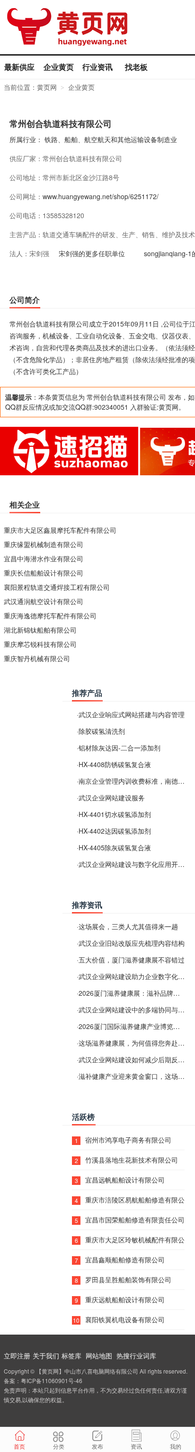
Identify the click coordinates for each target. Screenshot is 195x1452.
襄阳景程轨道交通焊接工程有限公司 (57, 587)
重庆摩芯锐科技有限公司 (40, 644)
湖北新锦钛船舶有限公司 (40, 630)
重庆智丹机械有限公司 (37, 658)
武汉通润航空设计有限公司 (43, 601)
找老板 (136, 66)
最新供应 (19, 66)
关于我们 (46, 1355)
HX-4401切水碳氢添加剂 (115, 814)
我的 (175, 1446)
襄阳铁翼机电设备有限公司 (125, 1319)
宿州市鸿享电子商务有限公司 (128, 1139)
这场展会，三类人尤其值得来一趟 (128, 926)
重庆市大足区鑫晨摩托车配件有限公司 (60, 530)
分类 (58, 1446)
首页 (19, 1446)
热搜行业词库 (136, 1355)
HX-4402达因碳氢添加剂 (115, 831)
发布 (97, 1446)
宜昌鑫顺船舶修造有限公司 (125, 1259)
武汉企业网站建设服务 (112, 797)
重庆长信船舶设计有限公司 (43, 572)
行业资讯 (97, 66)
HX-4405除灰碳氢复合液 (115, 847)
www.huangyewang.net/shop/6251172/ (101, 196)
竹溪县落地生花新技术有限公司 (131, 1159)
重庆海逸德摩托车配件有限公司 (50, 615)
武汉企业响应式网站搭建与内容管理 (132, 714)
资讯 (136, 1446)
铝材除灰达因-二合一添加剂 (119, 747)
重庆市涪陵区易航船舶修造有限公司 (135, 1199)
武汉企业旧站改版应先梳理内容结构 (132, 943)
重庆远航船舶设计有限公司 (125, 1299)
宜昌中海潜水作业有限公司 (43, 558)
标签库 (71, 1355)
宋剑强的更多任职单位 (92, 253)
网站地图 (99, 1355)
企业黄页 (59, 66)
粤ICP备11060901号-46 (51, 1380)
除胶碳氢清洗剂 (102, 731)
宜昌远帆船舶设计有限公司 (125, 1179)
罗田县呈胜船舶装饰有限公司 (128, 1279)
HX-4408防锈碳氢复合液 (115, 764)
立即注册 (17, 1355)
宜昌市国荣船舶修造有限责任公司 (135, 1219)
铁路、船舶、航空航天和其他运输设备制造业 (110, 139)
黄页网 (47, 87)
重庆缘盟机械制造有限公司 (43, 544)
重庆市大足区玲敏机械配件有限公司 (135, 1239)
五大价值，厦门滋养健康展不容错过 (132, 959)
